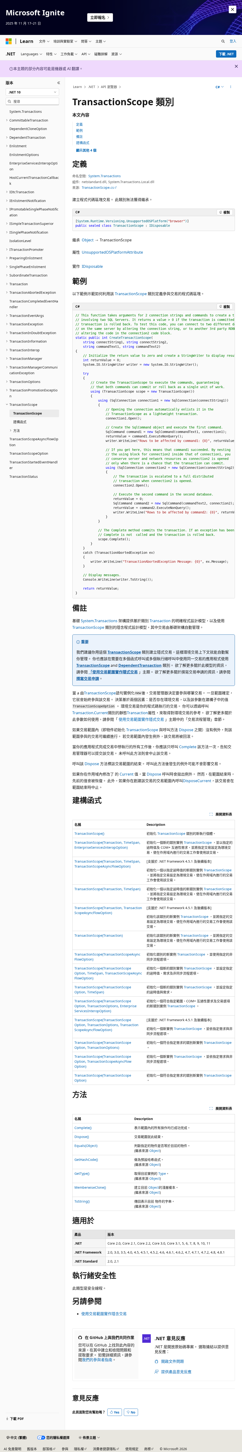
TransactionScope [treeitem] (27, 413)
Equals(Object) (85, 1145)
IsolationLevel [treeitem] (20, 241)
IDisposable (92, 266)
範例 (79, 130)
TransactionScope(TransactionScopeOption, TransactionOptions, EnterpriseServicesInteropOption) (105, 1006)
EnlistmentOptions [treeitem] (24, 154)
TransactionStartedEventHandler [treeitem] (33, 465)
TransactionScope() (89, 833)
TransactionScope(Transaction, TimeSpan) (107, 889)
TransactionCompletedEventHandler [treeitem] (33, 304)
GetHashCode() (86, 1159)
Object (88, 240)
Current (127, 774)
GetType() (81, 1173)
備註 (79, 136)
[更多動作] (230, 87)
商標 (147, 1449)
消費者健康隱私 (104, 1449)
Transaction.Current (90, 712)
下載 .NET (226, 54)
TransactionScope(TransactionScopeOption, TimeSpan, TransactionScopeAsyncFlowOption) (108, 973)
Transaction (160, 620)
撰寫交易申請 (87, 678)
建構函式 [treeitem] (19, 422)
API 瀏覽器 (109, 86)
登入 (233, 41)
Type (162, 1173)
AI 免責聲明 (12, 1449)
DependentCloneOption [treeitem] (28, 128)
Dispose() (81, 1136)
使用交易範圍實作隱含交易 (104, 1313)
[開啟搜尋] (223, 41)
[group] (153, 454)
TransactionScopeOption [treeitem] (28, 453)
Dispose (186, 729)
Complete (187, 746)
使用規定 (131, 1449)
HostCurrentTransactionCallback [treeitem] (34, 180)
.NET (91, 86)
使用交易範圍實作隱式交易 (141, 719)
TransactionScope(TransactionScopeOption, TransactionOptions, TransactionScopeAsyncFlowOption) (106, 1025)
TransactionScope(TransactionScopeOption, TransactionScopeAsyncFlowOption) (102, 1061)
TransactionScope (131, 293)
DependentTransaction (140, 665)
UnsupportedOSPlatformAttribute (112, 252)
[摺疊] (59, 83)
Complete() (82, 1127)
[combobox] (32, 92)
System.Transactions (104, 176)
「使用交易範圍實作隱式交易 (113, 672)
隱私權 (79, 1449)
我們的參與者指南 (97, 1359)
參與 (65, 1449)
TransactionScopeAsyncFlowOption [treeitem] (33, 442)
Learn (77, 86)
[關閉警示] (232, 9)
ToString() (82, 1201)
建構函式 (82, 142)
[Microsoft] (9, 41)
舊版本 (32, 1449)
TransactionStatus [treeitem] (23, 476)
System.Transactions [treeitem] (25, 111)
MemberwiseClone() (90, 1187)
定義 (79, 124)
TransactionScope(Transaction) (98, 935)
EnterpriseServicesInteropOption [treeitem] (33, 166)
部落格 (47, 1449)
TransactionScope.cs (98, 187)
